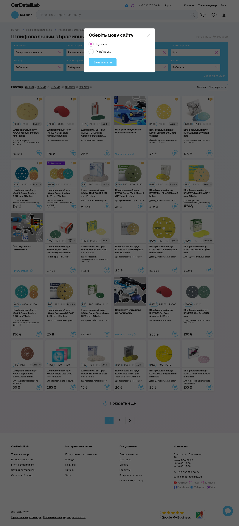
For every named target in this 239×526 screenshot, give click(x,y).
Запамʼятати (103, 62)
